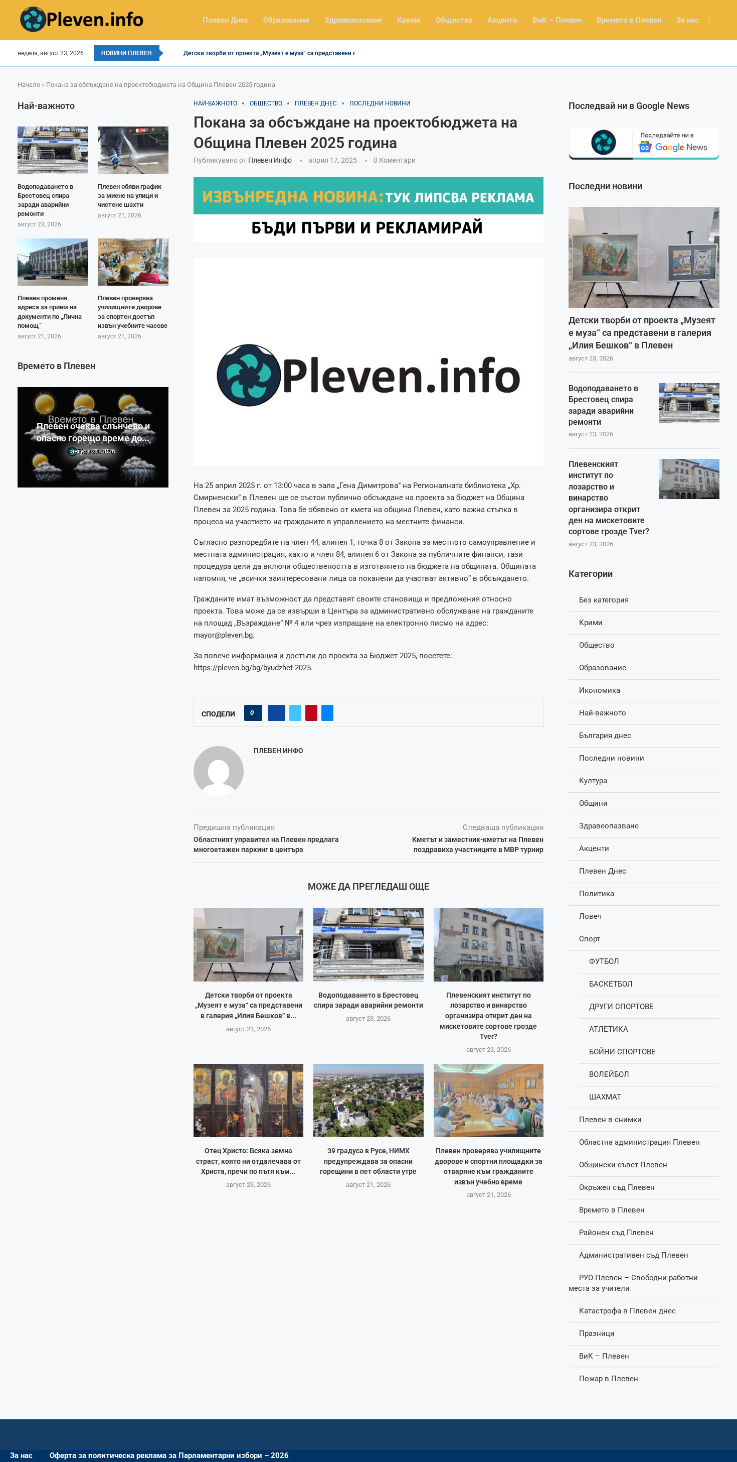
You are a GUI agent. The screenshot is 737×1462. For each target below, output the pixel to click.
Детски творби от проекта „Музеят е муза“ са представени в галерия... (284, 53)
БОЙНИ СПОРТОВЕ (622, 1051)
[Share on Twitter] (295, 713)
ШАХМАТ (605, 1097)
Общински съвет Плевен (623, 1164)
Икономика (599, 690)
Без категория (604, 599)
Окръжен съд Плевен (617, 1187)
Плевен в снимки (610, 1119)
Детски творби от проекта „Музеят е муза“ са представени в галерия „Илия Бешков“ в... (248, 1005)
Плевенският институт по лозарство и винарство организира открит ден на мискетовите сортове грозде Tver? (488, 1015)
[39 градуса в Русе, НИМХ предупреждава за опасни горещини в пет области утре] (368, 1100)
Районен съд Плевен (616, 1232)
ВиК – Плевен (557, 20)
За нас (687, 20)
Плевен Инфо (270, 160)
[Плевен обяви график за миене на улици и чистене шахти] (133, 150)
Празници (597, 1333)
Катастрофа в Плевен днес (627, 1310)
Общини (593, 803)
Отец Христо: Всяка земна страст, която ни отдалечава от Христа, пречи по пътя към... (248, 1161)
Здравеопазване (353, 20)
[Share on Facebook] (276, 713)
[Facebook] (716, 53)
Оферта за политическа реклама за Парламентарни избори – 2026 (169, 1455)
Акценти (502, 20)
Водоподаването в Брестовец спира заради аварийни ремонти (603, 405)
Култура (593, 780)
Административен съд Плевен (633, 1255)
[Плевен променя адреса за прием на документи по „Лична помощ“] (53, 262)
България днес (605, 735)
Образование (286, 20)
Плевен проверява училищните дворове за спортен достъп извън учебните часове (132, 311)
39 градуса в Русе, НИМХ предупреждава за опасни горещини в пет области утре (368, 1161)
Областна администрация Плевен (639, 1142)
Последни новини (611, 758)
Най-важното (602, 712)
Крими (409, 20)
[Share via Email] (327, 713)
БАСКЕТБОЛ (611, 984)
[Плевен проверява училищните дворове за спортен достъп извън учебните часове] (133, 262)
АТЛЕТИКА (608, 1029)
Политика (596, 893)
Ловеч (590, 916)
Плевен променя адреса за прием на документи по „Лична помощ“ (50, 311)
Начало (29, 84)
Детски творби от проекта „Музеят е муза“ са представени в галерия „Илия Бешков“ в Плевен (642, 332)
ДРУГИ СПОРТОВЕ (621, 1006)
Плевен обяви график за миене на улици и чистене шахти (129, 195)
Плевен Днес (225, 20)
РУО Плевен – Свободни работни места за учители (633, 1283)
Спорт (589, 938)
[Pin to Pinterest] (311, 713)
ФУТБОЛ (604, 961)
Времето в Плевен (629, 20)
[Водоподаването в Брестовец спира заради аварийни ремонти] (368, 945)
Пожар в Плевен (608, 1378)
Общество (454, 20)
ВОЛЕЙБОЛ (609, 1074)
